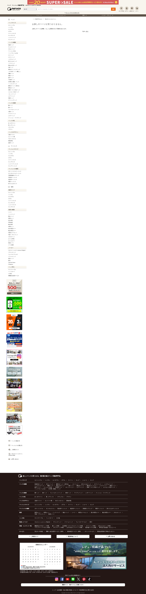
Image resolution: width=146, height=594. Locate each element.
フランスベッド (12, 252)
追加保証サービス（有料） (74, 531)
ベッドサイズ (23, 480)
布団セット (11, 226)
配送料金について (73, 536)
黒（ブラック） (12, 125)
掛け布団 (10, 220)
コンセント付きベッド (13, 92)
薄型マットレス (12, 181)
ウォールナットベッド (13, 109)
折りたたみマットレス (113, 508)
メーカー (11, 247)
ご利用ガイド (34, 536)
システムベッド (12, 59)
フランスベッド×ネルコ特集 (42, 527)
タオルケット (11, 236)
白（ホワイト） (12, 123)
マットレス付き (12, 51)
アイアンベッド (12, 113)
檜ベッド (10, 107)
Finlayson (10, 264)
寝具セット (11, 218)
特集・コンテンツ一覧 (25, 526)
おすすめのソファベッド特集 (74, 527)
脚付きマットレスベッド (14, 69)
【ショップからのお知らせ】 (73, 12)
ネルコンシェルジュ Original (42, 522)
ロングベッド (11, 39)
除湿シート (11, 242)
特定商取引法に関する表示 (86, 590)
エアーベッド (11, 96)
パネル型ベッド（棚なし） (14, 71)
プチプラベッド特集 (58, 527)
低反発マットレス (12, 179)
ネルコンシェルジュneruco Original (16, 250)
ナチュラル (11, 127)
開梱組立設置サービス (13, 275)
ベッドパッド (11, 214)
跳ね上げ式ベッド (12, 65)
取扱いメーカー (23, 522)
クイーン (70, 480)
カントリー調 (11, 136)
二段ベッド (71, 485)
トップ (54, 590)
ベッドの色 (22, 496)
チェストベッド (12, 47)
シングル (10, 27)
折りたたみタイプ (12, 183)
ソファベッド (11, 63)
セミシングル (11, 25)
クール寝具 (11, 245)
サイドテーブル (12, 269)
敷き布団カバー (12, 230)
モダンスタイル (12, 138)
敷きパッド (11, 216)
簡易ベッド (11, 98)
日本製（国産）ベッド (13, 81)
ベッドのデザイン (24, 500)
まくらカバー (11, 240)
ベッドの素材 (23, 492)
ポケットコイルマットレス (14, 171)
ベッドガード (11, 271)
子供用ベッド (11, 79)
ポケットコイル (39, 508)
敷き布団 (10, 224)
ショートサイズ (12, 204)
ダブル (10, 31)
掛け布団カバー (12, 228)
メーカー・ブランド (106, 15)
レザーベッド (11, 115)
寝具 (84, 15)
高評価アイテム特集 (90, 527)
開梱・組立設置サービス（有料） (55, 531)
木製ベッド (11, 111)
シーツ (10, 212)
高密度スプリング (87, 508)
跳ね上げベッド (60, 485)
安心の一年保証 (39, 531)
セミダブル (11, 29)
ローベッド (11, 55)
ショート (84, 480)
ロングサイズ (11, 206)
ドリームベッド (12, 256)
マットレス (60, 15)
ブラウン (10, 129)
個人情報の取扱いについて (70, 590)
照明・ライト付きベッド (14, 89)
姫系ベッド (11, 142)
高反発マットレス (12, 177)
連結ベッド (11, 75)
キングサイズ (11, 35)
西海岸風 (10, 140)
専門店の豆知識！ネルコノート (107, 527)
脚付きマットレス (91, 485)
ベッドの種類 (23, 484)
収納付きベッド (39, 484)
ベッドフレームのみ (13, 53)
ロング (92, 480)
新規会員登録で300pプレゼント (106, 531)
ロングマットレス (12, 166)
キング (77, 480)
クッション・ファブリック (14, 117)
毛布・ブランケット (13, 234)
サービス (21, 531)
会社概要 (59, 590)
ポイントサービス (89, 531)
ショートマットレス (13, 163)
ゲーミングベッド (12, 100)
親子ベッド (11, 77)
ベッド (38, 15)
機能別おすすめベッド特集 (42, 526)
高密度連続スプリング (13, 175)
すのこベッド (11, 49)
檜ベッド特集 (55, 526)
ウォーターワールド (13, 254)
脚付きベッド (11, 87)
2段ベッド (10, 67)
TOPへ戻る (85, 31)
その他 (10, 273)
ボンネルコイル (50, 508)
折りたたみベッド (12, 61)
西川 (9, 260)
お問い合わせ (111, 536)
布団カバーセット (12, 232)
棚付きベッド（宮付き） (14, 85)
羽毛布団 (10, 222)
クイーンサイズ (12, 33)
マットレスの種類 (24, 508)
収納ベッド (11, 45)
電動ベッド (11, 73)
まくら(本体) (11, 238)
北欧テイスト (11, 134)
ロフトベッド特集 (91, 526)
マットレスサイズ (24, 504)
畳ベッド (10, 105)
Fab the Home (11, 262)
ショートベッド (12, 37)
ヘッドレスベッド (12, 83)
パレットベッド (12, 94)
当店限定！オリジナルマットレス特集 (72, 526)
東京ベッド (11, 258)
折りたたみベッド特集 (104, 526)
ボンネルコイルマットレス (14, 173)
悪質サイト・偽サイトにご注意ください (73, 584)
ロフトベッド (11, 57)
